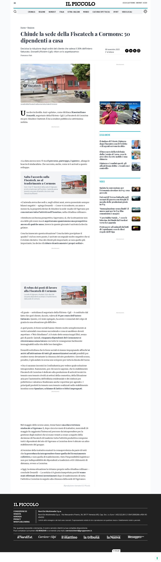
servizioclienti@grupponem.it (79, 530)
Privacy (17, 519)
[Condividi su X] (134, 50)
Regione (42, 12)
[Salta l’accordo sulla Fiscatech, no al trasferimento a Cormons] (74, 184)
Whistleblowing (21, 522)
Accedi (145, 3)
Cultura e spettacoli (101, 12)
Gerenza (17, 516)
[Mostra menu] (14, 3)
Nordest (52, 12)
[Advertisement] (80, 19)
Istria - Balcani (74, 12)
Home (23, 27)
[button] (120, 112)
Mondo (86, 12)
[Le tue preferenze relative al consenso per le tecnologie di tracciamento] (157, 558)
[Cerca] (15, 11)
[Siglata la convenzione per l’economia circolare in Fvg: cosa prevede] (136, 189)
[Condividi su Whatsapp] (138, 50)
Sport (116, 12)
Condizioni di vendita (20, 512)
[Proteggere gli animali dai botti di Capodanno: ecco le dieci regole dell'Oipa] (136, 228)
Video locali (127, 12)
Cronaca (31, 12)
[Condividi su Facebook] (127, 50)
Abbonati (139, 3)
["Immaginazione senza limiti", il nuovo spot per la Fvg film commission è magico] (136, 209)
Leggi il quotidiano (129, 3)
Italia (61, 12)
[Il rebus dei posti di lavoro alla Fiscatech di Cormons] (74, 295)
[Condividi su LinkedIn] (131, 50)
